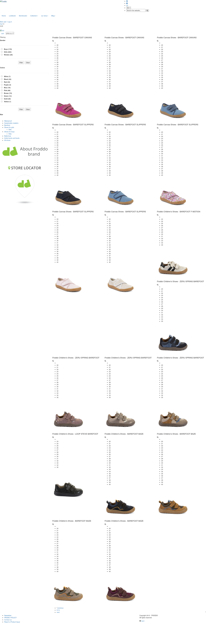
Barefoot (7, 125)
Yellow (7, 101)
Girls (7, 52)
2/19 (58, 610)
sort (2, 33)
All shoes (7, 140)
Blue (7, 87)
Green (8, 96)
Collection (33, 16)
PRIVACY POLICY (10, 617)
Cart (1, 24)
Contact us (8, 620)
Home (4, 16)
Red (7, 82)
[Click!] (2, 30)
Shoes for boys (9, 132)
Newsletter (7, 615)
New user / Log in (6, 22)
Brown (8, 93)
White (7, 76)
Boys (8, 49)
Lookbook (12, 16)
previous (60, 608)
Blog (52, 16)
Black (7, 79)
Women (8, 55)
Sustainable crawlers (11, 123)
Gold (7, 99)
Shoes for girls (9, 127)
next (58, 612)
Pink (7, 90)
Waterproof (8, 121)
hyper (143, 621)
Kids (10, 129)
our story (44, 16)
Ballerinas (7, 136)
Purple (7, 85)
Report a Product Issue (12, 622)
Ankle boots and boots (11, 138)
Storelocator (23, 16)
